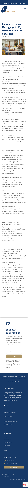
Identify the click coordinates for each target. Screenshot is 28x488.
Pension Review (8, 424)
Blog (5, 448)
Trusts (5, 419)
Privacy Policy (16, 474)
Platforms (6, 427)
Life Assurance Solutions (10, 421)
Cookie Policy (6, 476)
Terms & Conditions (6, 474)
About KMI (6, 437)
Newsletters (7, 445)
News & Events (8, 442)
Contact (6, 450)
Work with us (7, 440)
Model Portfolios (8, 416)
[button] (25, 9)
